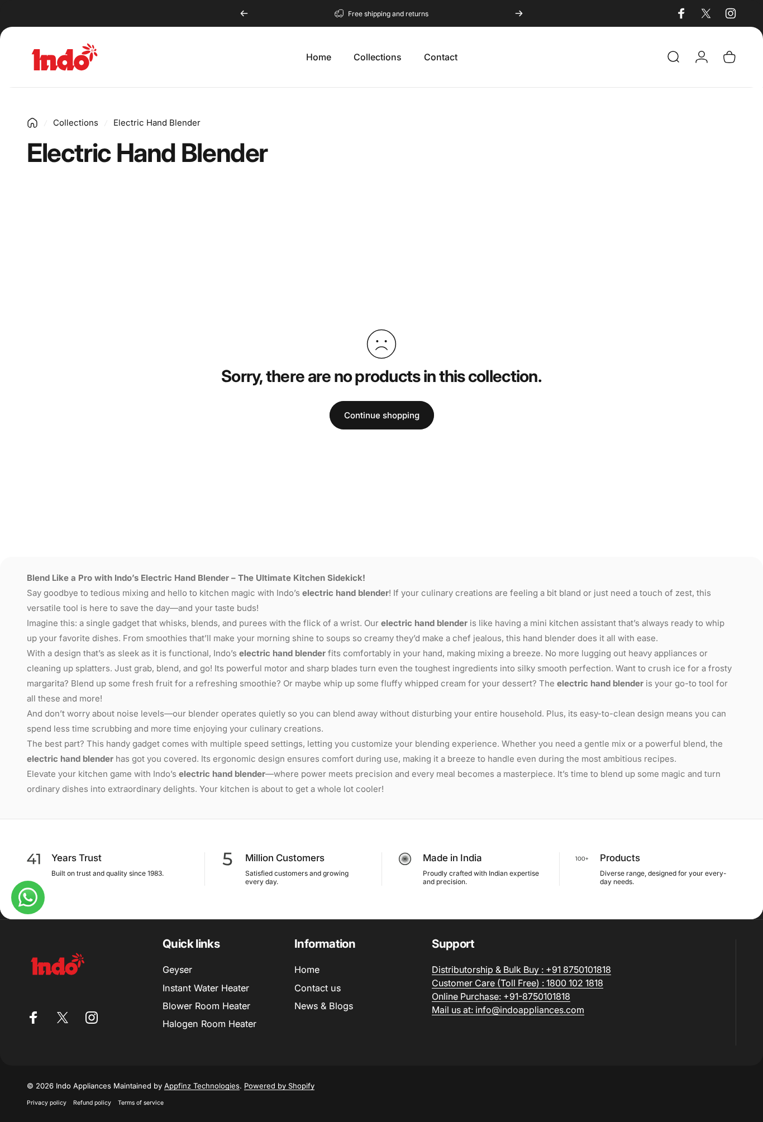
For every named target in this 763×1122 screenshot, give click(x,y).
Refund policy (92, 1102)
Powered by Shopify (279, 1085)
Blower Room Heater (206, 1005)
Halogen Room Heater (209, 1023)
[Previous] (244, 13)
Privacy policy (46, 1102)
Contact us (317, 988)
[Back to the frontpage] (32, 122)
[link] (521, 969)
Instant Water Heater (206, 988)
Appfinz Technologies (202, 1085)
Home (306, 969)
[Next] (519, 13)
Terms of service (141, 1102)
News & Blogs (323, 1005)
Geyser (177, 969)
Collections (75, 122)
